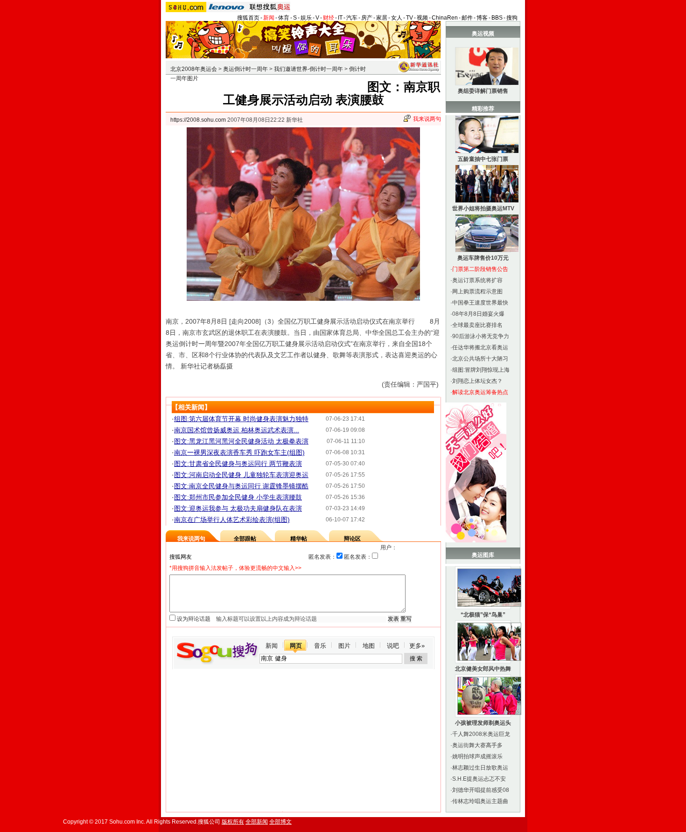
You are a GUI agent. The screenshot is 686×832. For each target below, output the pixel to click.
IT (340, 17)
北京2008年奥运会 (193, 69)
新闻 (268, 17)
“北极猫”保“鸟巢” (483, 614)
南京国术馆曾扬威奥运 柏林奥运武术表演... (236, 430)
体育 (283, 17)
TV (409, 17)
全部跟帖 (245, 538)
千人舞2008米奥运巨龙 (481, 734)
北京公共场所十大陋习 (480, 358)
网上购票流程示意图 (477, 291)
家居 (381, 17)
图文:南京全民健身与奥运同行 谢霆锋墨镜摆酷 (241, 486)
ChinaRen (445, 17)
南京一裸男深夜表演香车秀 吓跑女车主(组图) (239, 452)
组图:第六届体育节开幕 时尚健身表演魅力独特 (241, 419)
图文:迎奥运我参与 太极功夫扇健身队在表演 (238, 508)
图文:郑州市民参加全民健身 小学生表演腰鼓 (238, 497)
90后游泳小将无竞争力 (480, 336)
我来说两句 (427, 119)
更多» (417, 645)
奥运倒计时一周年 (245, 69)
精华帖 (298, 538)
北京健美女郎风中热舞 (483, 669)
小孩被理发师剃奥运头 (483, 723)
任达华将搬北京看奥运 (480, 347)
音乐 (320, 645)
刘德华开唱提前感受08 (480, 790)
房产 (366, 17)
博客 (482, 17)
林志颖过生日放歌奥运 (480, 767)
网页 (296, 645)
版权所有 (233, 821)
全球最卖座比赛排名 (477, 325)
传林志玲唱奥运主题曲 (480, 801)
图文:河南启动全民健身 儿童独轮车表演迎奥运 (241, 474)
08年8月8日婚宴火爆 (478, 314)
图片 (344, 645)
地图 (369, 645)
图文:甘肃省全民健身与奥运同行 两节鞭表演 (238, 463)
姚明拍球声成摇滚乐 (477, 756)
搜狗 (512, 17)
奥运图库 (483, 555)
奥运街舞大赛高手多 (477, 745)
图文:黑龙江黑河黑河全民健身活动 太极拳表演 (241, 441)
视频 (422, 17)
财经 (328, 17)
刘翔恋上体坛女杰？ (477, 381)
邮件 (467, 17)
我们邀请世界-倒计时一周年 (308, 69)
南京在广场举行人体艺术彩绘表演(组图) (232, 519)
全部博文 (280, 821)
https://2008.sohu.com (198, 120)
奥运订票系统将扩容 (477, 280)
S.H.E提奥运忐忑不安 (479, 779)
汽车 (351, 17)
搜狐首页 (248, 17)
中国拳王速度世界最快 (480, 302)
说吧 (393, 645)
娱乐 (306, 17)
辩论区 (352, 538)
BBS (497, 17)
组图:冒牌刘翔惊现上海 (481, 370)
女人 (396, 17)
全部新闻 (256, 821)
